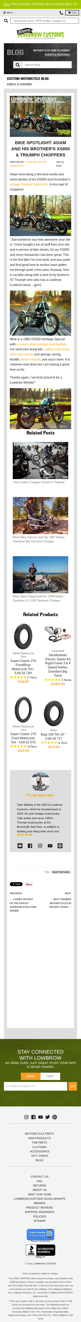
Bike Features (61, 872)
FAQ (39, 1181)
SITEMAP (40, 1220)
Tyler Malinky (34, 162)
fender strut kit (30, 359)
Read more (24, 834)
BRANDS (39, 1203)
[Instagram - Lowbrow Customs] (40, 845)
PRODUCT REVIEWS (39, 1207)
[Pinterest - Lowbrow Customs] (54, 1117)
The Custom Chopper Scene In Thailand (38, 482)
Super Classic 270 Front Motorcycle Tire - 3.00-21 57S (23, 738)
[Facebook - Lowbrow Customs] (30, 845)
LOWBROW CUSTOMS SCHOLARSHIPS (39, 1198)
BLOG (39, 1160)
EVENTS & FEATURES (57, 54)
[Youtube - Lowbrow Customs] (50, 845)
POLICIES (39, 1216)
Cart (74, 12)
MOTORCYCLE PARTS (39, 1133)
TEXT (50, 1076)
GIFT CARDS (39, 1155)
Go (72, 1086)
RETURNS (39, 1185)
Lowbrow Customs (44, 1263)
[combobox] (44, 21)
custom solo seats (56, 349)
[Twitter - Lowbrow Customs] (47, 1117)
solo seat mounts (21, 354)
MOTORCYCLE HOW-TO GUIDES (51, 50)
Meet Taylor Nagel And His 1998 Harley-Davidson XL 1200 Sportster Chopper (38, 598)
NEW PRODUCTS (39, 1138)
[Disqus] (40, 974)
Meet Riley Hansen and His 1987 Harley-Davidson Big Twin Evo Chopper (39, 539)
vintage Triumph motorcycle (29, 184)
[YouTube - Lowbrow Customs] (40, 1117)
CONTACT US (39, 1176)
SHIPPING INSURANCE (39, 1212)
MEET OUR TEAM (39, 1194)
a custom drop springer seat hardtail (41, 344)
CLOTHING (39, 1147)
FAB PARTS (39, 1142)
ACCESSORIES (39, 1151)
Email (30, 1076)
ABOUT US (40, 1189)
